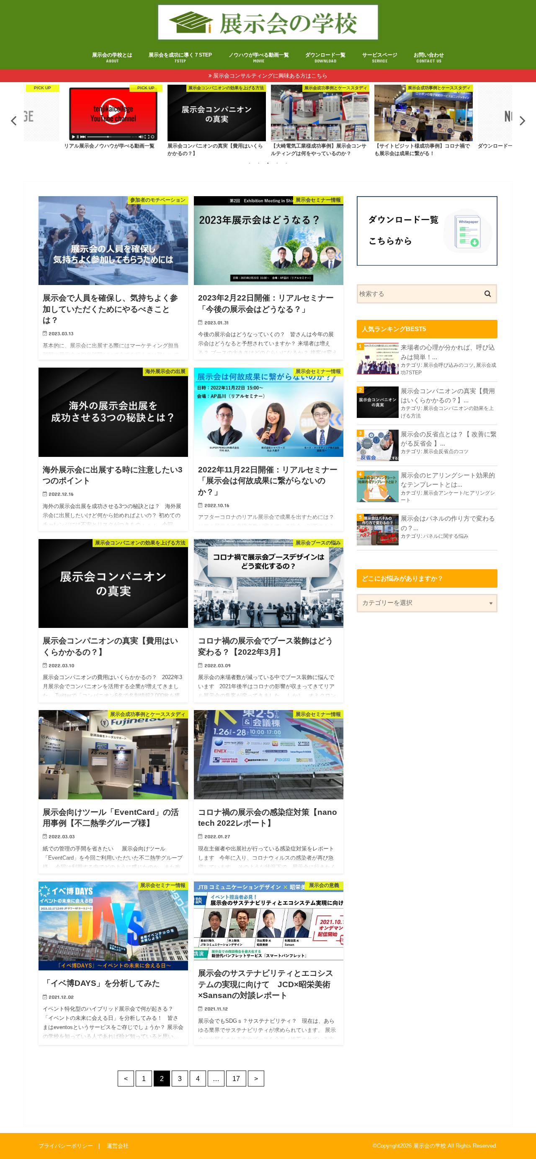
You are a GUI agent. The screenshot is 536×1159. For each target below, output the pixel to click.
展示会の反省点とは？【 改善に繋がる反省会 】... (449, 439)
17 (236, 1078)
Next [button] (522, 120)
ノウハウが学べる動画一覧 (259, 57)
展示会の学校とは (112, 57)
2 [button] (259, 163)
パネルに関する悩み (446, 536)
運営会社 (118, 1145)
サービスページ (379, 57)
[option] (113, 120)
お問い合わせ (429, 57)
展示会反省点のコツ (446, 451)
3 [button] (268, 163)
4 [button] (277, 163)
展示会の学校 (429, 1146)
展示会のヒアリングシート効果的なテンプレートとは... (448, 480)
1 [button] (249, 163)
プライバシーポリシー (66, 1145)
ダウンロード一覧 (325, 57)
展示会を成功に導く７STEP (180, 57)
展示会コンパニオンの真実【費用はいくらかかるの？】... (448, 396)
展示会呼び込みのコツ (448, 365)
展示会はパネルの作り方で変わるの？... (448, 523)
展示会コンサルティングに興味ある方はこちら (270, 76)
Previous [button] (13, 120)
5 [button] (286, 163)
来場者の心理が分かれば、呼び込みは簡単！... (448, 352)
